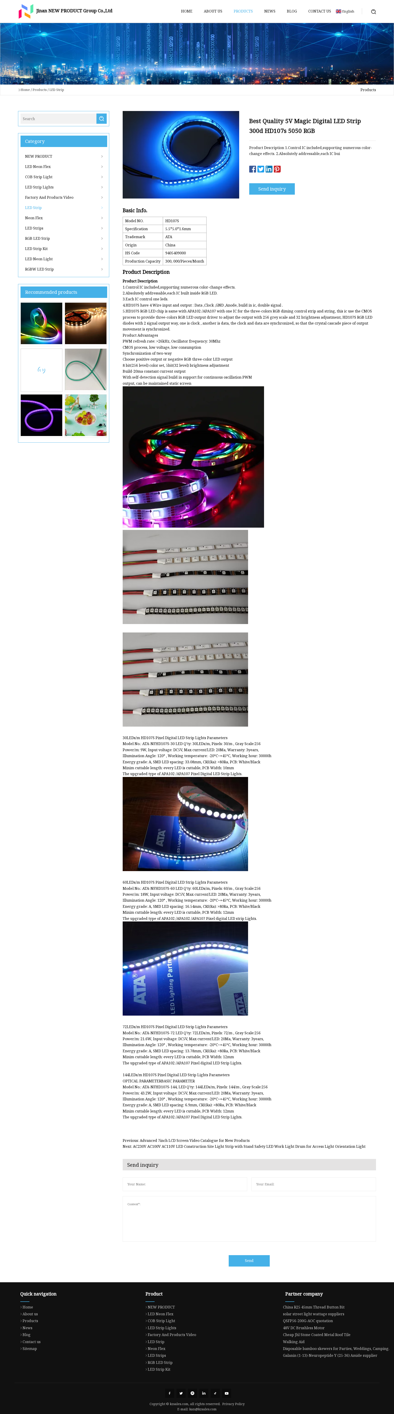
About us (213, 11)
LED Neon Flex (38, 166)
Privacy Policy (233, 1404)
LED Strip (56, 90)
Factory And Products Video (49, 197)
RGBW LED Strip (39, 269)
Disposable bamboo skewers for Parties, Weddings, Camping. (336, 1348)
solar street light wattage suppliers (313, 1313)
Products (243, 11)
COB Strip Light (38, 176)
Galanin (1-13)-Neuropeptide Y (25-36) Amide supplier (330, 1355)
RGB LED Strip (37, 238)
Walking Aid (294, 1341)
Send (249, 1260)
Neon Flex (34, 217)
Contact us (319, 11)
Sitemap (30, 1348)
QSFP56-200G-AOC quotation (308, 1320)
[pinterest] (192, 1393)
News (269, 11)
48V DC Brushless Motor (304, 1327)
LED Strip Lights (39, 187)
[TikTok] (215, 1393)
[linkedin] (203, 1393)
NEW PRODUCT (38, 156)
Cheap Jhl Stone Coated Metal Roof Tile (316, 1334)
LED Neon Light (39, 258)
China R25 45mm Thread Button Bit (314, 1307)
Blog (292, 11)
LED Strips (34, 228)
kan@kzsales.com (203, 1409)
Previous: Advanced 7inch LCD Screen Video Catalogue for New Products (186, 1140)
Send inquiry (272, 189)
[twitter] (181, 1393)
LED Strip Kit (36, 248)
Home (186, 11)
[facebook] (169, 1393)
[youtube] (226, 1393)
